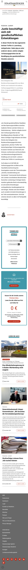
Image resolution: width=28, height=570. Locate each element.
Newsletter (5, 509)
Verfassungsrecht (13, 244)
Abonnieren (14, 285)
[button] (2, 567)
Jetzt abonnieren (14, 321)
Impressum (5, 501)
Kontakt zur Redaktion (8, 506)
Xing (20, 559)
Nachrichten (15, 10)
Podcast (4, 515)
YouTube (16, 559)
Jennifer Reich (6, 99)
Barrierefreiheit (6, 532)
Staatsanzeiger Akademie (9, 546)
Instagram (12, 559)
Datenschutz (5, 498)
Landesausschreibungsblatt (9, 552)
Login (3, 503)
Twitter (8, 559)
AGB (3, 495)
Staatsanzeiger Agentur (8, 544)
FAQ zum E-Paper (6, 518)
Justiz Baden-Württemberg (13, 240)
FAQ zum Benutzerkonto (8, 520)
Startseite (10, 10)
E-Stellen (4, 535)
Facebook (4, 559)
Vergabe (4, 541)
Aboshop (4, 512)
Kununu (4, 563)
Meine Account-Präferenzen (14, 262)
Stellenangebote (6, 538)
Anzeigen (4, 549)
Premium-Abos (13, 298)
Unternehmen (5, 530)
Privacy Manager (6, 523)
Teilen (21, 103)
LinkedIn (24, 559)
